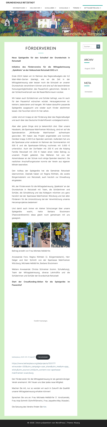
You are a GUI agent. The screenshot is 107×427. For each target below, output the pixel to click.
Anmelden (88, 92)
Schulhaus (63, 8)
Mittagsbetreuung (91, 8)
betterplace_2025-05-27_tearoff (23, 357)
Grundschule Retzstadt (20, 2)
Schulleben (49, 8)
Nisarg (77, 423)
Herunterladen (43, 357)
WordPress (60, 423)
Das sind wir (35, 8)
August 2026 (90, 68)
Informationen (19, 8)
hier (44, 407)
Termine (76, 8)
